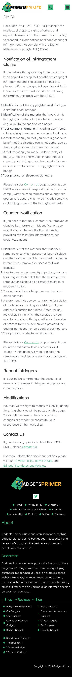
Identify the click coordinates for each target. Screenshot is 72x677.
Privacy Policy (24, 460)
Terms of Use (43, 460)
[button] (50, 7)
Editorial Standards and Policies (24, 465)
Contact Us (31, 184)
